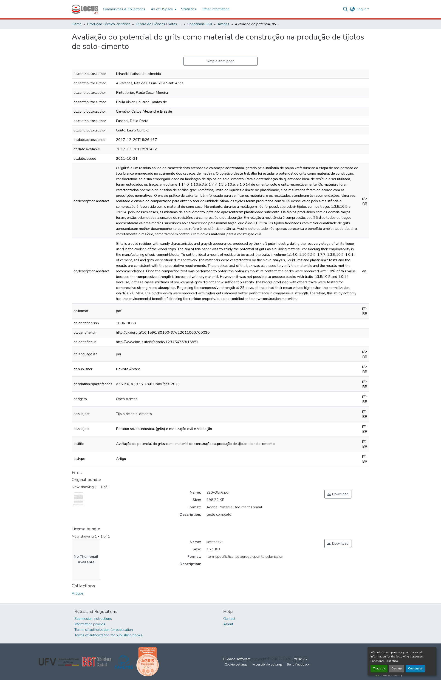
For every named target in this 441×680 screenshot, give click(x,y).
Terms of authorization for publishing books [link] (108, 635)
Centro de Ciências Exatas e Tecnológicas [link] (159, 24)
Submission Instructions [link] (93, 618)
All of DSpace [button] (162, 9)
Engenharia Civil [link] (199, 24)
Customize (415, 668)
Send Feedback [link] (298, 664)
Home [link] (77, 24)
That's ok (379, 668)
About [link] (228, 624)
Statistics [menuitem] (188, 9)
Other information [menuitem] (215, 9)
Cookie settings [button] (236, 664)
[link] (337, 494)
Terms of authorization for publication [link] (103, 629)
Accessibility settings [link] (267, 664)
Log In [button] (361, 9)
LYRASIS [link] (299, 659)
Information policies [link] (89, 624)
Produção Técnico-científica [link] (108, 24)
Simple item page (220, 61)
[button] (85, 9)
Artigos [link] (223, 24)
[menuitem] (163, 9)
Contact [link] (229, 618)
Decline (396, 668)
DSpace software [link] (237, 659)
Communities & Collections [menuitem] (124, 9)
